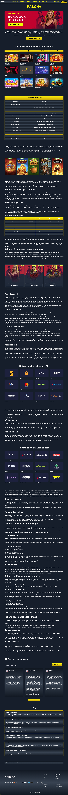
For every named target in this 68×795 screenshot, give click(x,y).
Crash (40, 50)
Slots (56, 50)
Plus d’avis (34, 699)
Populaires (11, 50)
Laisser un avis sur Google (57, 664)
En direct (26, 50)
